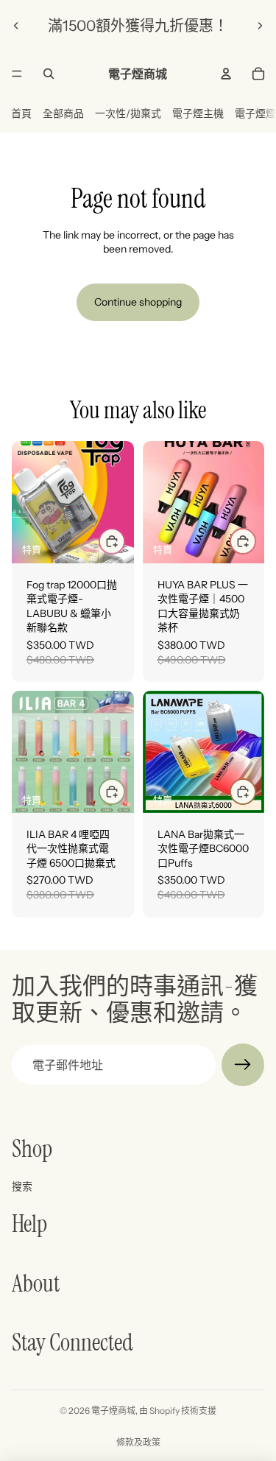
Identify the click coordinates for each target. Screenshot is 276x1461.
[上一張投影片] (16, 26)
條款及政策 (138, 1442)
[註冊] (243, 1064)
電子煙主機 (198, 113)
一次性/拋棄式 (128, 113)
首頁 (21, 113)
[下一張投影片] (260, 26)
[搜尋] (48, 73)
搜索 (22, 1186)
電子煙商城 (113, 1410)
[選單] (17, 74)
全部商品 (63, 113)
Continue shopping (138, 302)
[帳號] (226, 73)
